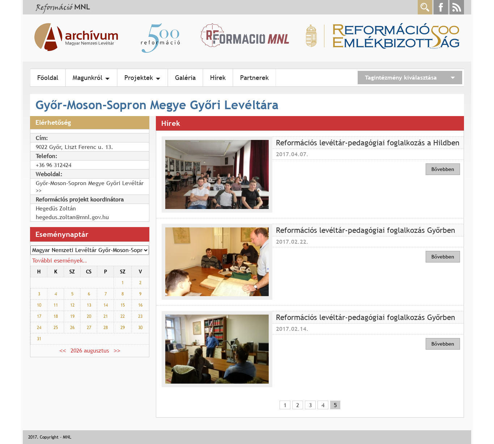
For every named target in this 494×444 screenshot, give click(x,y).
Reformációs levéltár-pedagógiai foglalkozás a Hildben (367, 143)
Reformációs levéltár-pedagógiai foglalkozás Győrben (365, 230)
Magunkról (87, 77)
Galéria (185, 77)
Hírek (218, 77)
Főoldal (47, 77)
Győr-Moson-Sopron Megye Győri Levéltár (90, 183)
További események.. (59, 260)
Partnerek (254, 77)
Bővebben (442, 169)
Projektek (138, 77)
